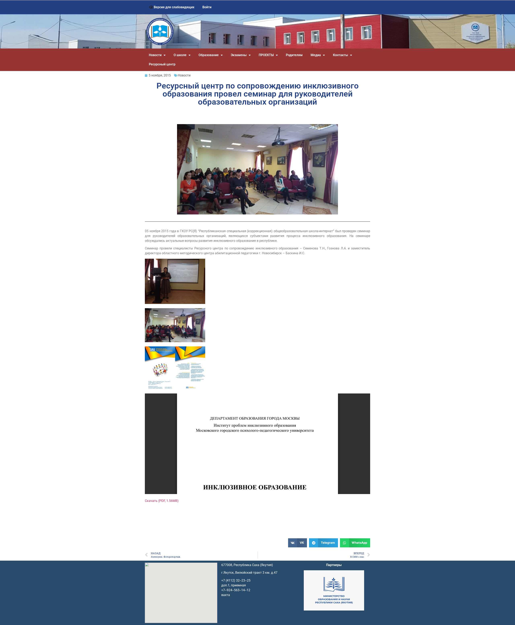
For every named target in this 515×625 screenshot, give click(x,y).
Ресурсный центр (162, 64)
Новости (155, 55)
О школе (180, 55)
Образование (209, 55)
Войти (206, 7)
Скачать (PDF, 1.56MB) (162, 501)
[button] (297, 542)
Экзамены (239, 55)
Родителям (294, 55)
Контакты (340, 55)
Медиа (316, 55)
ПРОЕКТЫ (266, 55)
